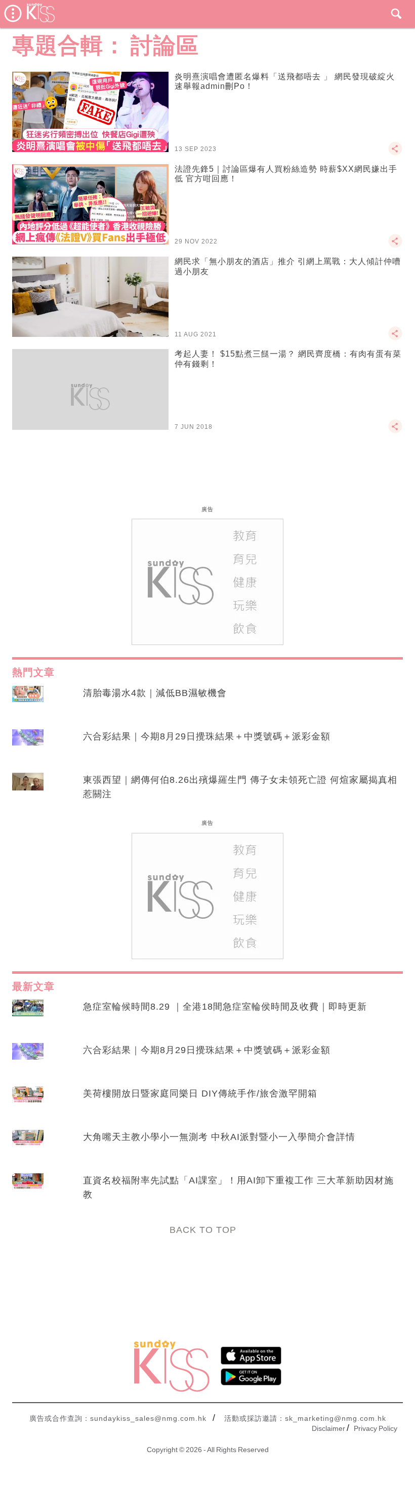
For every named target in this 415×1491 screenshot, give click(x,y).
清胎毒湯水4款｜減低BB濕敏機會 (155, 693)
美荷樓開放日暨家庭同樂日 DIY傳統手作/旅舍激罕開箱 (200, 1093)
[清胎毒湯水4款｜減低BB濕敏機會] (28, 702)
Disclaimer (328, 1428)
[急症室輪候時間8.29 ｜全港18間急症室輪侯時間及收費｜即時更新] (28, 1016)
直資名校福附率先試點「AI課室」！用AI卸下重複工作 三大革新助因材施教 (238, 1187)
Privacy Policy (375, 1428)
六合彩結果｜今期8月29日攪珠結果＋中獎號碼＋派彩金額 (206, 736)
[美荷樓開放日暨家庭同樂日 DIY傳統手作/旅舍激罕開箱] (28, 1103)
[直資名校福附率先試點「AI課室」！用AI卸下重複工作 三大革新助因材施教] (28, 1190)
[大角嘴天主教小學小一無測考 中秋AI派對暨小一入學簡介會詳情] (28, 1146)
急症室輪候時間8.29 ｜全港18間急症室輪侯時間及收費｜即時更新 (225, 1007)
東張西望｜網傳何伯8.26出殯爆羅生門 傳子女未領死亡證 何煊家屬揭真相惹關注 (240, 787)
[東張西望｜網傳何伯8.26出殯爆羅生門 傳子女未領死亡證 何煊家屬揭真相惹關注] (28, 789)
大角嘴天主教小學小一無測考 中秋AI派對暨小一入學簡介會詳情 (219, 1137)
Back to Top (203, 1230)
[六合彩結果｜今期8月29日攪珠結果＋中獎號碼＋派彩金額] (28, 746)
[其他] (395, 153)
